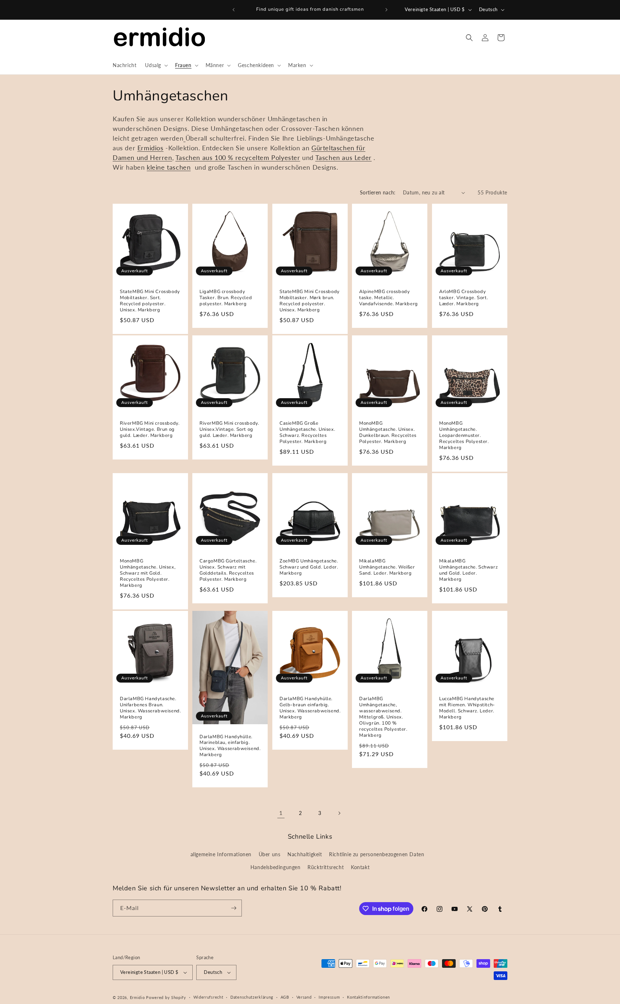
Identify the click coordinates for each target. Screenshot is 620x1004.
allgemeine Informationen (221, 854)
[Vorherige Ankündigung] (233, 10)
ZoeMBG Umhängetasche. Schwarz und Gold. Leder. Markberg (309, 567)
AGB (285, 997)
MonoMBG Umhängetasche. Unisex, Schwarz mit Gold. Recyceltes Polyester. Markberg (147, 573)
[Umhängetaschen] (184, 138)
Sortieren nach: (378, 192)
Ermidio (137, 997)
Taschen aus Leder (343, 157)
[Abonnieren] (233, 908)
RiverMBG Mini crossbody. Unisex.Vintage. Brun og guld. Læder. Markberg (149, 429)
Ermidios (150, 148)
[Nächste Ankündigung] (386, 10)
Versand (304, 997)
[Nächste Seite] (339, 813)
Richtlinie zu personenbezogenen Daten (376, 854)
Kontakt (360, 867)
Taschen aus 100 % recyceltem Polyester (237, 157)
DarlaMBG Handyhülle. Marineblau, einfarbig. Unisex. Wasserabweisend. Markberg (229, 746)
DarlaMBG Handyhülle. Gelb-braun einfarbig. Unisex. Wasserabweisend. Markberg (310, 708)
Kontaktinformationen (368, 997)
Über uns (270, 854)
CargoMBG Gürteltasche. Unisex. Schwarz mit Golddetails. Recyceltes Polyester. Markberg (228, 570)
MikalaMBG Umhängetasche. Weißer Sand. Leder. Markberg (387, 567)
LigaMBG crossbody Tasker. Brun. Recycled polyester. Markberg (225, 298)
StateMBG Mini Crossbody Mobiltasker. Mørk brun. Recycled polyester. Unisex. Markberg (310, 301)
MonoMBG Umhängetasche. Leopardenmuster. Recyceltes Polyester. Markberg (464, 435)
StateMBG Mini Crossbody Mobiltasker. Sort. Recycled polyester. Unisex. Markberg (150, 301)
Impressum (329, 997)
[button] (156, 65)
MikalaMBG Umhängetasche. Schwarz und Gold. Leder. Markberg (468, 570)
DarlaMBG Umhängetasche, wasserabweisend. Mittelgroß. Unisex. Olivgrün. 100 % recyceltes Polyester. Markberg (383, 717)
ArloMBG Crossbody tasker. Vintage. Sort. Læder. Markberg (463, 298)
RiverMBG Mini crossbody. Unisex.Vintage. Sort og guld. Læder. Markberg (229, 429)
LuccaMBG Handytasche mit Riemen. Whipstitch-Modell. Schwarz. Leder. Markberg (467, 708)
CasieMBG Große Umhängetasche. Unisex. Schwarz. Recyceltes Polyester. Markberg (307, 432)
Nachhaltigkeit (304, 854)
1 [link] (281, 812)
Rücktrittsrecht (325, 867)
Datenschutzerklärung (251, 997)
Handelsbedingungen (275, 867)
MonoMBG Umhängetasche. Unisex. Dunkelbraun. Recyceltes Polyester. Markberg (388, 432)
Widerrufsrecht (208, 997)
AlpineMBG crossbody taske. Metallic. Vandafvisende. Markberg (388, 298)
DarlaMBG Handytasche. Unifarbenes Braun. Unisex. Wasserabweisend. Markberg (150, 708)
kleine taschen (169, 167)
